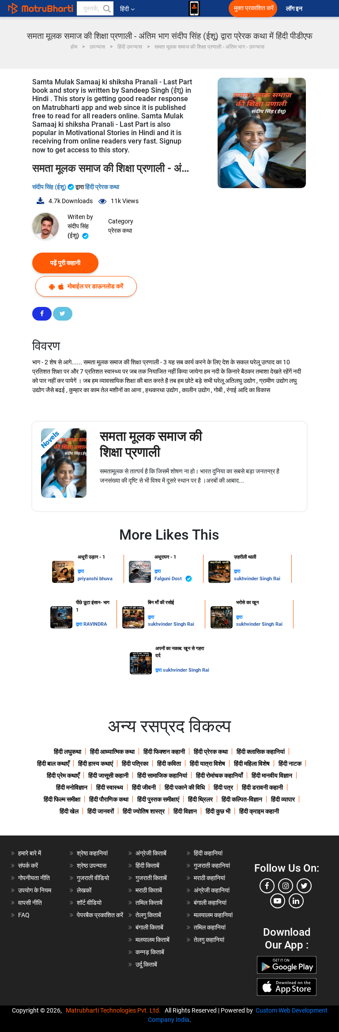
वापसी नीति (30, 902)
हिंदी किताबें (147, 865)
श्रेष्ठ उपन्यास (91, 865)
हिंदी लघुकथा (67, 751)
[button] (106, 8)
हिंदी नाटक (290, 763)
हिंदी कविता (169, 763)
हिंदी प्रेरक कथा (102, 186)
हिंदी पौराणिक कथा (108, 799)
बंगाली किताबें (149, 927)
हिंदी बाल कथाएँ (53, 763)
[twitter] (304, 885)
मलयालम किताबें (153, 939)
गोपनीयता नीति (34, 877)
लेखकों (84, 890)
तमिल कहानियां (210, 927)
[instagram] (285, 885)
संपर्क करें (28, 865)
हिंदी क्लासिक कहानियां (261, 751)
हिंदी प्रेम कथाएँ (63, 775)
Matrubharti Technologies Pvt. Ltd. (114, 1010)
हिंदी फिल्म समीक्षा (62, 799)
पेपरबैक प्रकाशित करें (100, 915)
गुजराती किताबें (151, 877)
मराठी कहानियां (209, 877)
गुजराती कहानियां (212, 865)
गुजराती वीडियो (93, 877)
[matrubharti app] (194, 8)
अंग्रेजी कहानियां (212, 890)
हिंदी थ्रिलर (200, 799)
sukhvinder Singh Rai (257, 579)
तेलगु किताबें (148, 915)
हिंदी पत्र (223, 787)
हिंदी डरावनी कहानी (262, 787)
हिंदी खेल (69, 811)
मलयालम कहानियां (213, 915)
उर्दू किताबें (146, 964)
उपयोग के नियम (34, 890)
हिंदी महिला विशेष (252, 763)
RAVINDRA (95, 624)
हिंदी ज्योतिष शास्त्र (144, 811)
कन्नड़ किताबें (150, 952)
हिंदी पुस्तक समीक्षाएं (158, 799)
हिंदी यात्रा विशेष (207, 763)
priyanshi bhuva (95, 579)
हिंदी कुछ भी (218, 811)
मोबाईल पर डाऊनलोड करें (94, 286)
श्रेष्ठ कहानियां (92, 853)
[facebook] (267, 885)
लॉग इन (295, 8)
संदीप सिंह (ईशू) (50, 186)
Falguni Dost (168, 579)
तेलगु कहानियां (209, 939)
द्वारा (81, 571)
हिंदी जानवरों (100, 811)
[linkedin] (296, 900)
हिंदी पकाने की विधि (185, 787)
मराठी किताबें (149, 890)
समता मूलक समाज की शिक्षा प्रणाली (151, 444)
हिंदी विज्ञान (185, 811)
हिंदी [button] (124, 8)
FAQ (24, 915)
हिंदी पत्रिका (135, 763)
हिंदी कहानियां (208, 853)
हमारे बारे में (29, 853)
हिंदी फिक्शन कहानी (164, 751)
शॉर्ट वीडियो (89, 902)
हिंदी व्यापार (283, 799)
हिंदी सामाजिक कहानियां (162, 775)
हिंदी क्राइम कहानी (259, 811)
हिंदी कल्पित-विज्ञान (242, 799)
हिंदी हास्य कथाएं (95, 763)
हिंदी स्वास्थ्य (109, 787)
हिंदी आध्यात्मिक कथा (112, 751)
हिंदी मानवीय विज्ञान (272, 775)
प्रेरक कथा (120, 230)
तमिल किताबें (149, 902)
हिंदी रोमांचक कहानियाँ (219, 775)
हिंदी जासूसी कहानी (108, 775)
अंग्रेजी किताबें (151, 853)
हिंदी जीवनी (144, 787)
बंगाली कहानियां (210, 902)
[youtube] (277, 900)
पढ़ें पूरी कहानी (65, 262)
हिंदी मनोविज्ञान (71, 787)
